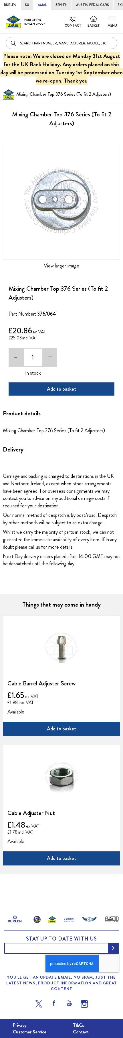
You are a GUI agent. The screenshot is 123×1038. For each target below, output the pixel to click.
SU (27, 4)
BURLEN (10, 4)
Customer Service (29, 1032)
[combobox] (61, 43)
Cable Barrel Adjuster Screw (41, 683)
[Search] (14, 43)
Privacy (19, 1025)
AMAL (42, 4)
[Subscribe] (113, 948)
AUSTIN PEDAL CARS (92, 4)
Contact (73, 25)
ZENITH (61, 4)
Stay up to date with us (61, 939)
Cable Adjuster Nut (31, 812)
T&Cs (78, 1025)
